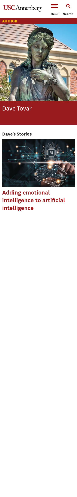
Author (9, 21)
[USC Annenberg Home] (22, 10)
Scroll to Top (64, 484)
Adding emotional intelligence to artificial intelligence (33, 200)
